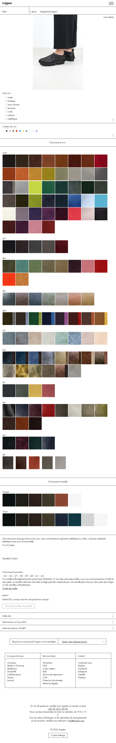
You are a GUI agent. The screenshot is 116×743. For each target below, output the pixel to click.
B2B (45, 671)
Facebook (82, 668)
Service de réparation (53, 674)
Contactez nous (85, 662)
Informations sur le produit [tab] (14, 622)
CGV (45, 677)
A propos (11, 662)
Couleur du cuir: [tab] (9, 126)
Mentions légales (50, 683)
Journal (10, 680)
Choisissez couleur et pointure (18, 606)
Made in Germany (15, 665)
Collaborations (14, 674)
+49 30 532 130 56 (58, 709)
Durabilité (11, 671)
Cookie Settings (58, 735)
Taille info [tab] (6, 616)
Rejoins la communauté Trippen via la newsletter (34, 641)
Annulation (47, 662)
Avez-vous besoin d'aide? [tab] (14, 628)
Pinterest (81, 677)
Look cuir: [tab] (6, 93)
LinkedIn (81, 674)
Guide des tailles (10, 588)
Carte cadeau (49, 668)
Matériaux (12, 668)
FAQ (45, 665)
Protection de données (53, 680)
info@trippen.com (76, 720)
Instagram (82, 671)
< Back (33, 11)
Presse (10, 677)
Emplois (81, 665)
